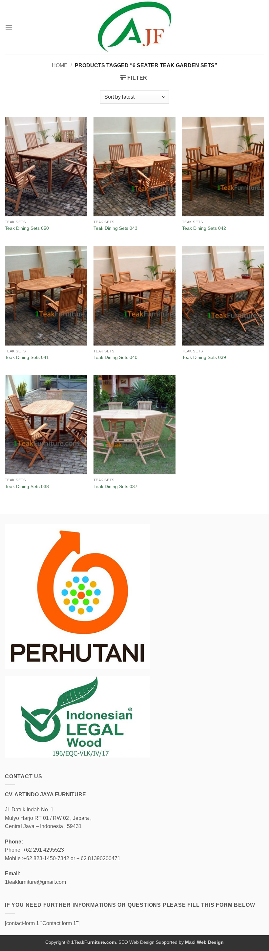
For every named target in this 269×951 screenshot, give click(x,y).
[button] (9, 27)
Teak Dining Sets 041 (27, 357)
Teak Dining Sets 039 (204, 357)
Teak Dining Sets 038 (27, 486)
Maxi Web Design (204, 942)
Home (60, 65)
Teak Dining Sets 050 (27, 228)
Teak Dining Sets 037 (115, 486)
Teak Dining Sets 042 (204, 228)
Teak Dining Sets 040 (115, 357)
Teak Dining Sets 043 (115, 228)
